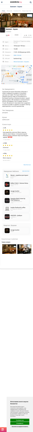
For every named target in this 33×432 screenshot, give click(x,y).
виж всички (27, 165)
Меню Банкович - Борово (21, 62)
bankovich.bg (17, 58)
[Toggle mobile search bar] (30, 2)
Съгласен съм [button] (20, 420)
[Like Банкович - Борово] (25, 35)
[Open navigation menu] (1, 2)
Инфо (3, 11)
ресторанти (8, 31)
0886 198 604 (17, 55)
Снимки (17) (17, 11)
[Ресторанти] (16, 2)
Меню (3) (9, 11)
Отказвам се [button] (19, 423)
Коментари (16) (26, 11)
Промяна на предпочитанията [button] (20, 426)
